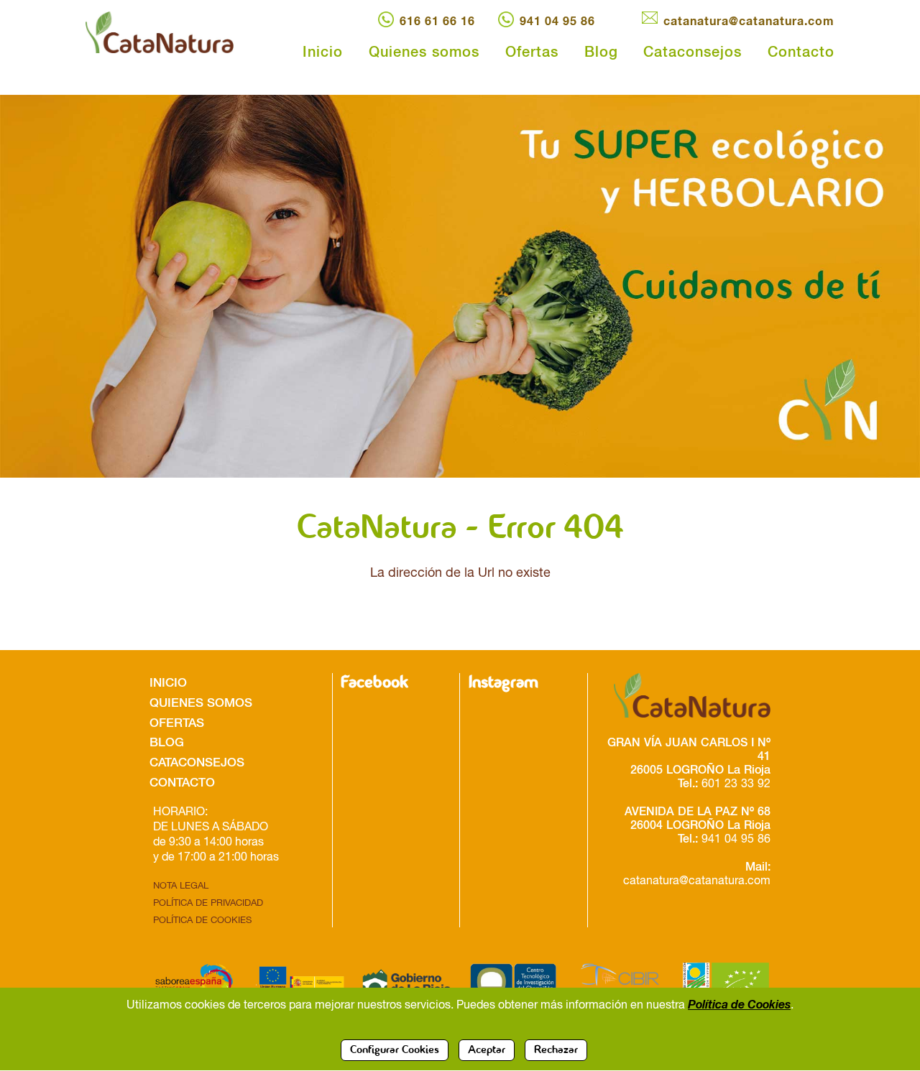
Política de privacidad (208, 902)
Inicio (323, 51)
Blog (601, 51)
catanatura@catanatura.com (748, 20)
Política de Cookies (739, 1003)
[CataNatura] (684, 695)
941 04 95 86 (557, 20)
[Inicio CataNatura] (173, 32)
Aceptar (486, 1050)
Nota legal (180, 885)
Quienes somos (424, 51)
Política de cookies (202, 919)
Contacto (801, 51)
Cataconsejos (692, 51)
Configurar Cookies (394, 1050)
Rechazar (556, 1050)
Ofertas (531, 51)
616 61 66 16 (437, 20)
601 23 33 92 (736, 782)
